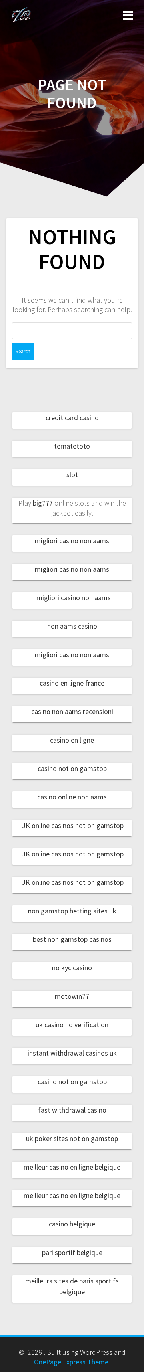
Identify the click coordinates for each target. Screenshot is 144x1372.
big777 (43, 503)
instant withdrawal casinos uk (72, 1053)
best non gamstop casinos (72, 939)
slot (72, 474)
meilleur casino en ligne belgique (72, 1167)
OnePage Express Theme (71, 1361)
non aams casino (72, 626)
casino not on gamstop (72, 768)
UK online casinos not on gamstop (72, 825)
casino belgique (72, 1223)
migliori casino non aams (72, 540)
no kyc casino (72, 967)
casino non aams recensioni (72, 711)
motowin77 (72, 996)
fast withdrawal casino (72, 1110)
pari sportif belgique (72, 1252)
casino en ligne (72, 740)
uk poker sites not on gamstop (72, 1138)
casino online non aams (72, 796)
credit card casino (72, 417)
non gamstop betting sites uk (72, 910)
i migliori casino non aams (72, 597)
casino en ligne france (72, 683)
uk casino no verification (72, 1024)
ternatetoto (72, 446)
